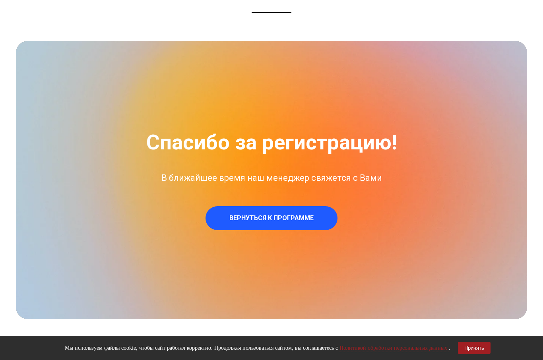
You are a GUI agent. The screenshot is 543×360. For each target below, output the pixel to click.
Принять (474, 348)
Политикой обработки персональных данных (394, 348)
